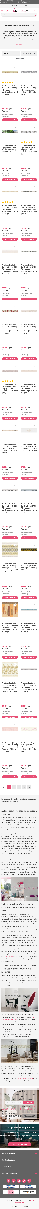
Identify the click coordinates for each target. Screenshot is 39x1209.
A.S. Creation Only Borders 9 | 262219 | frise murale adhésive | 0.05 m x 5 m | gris (29, 508)
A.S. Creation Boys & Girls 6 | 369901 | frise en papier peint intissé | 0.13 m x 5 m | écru (29, 747)
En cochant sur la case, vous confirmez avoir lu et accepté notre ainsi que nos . (20, 1116)
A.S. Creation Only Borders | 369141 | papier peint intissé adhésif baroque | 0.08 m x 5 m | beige (9, 687)
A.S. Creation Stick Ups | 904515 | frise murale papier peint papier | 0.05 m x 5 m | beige (29, 209)
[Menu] (2, 10)
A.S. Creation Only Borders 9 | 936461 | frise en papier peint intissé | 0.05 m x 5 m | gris (29, 90)
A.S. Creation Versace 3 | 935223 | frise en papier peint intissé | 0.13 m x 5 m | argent (29, 447)
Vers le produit (10, 120)
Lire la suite (19, 44)
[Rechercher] (34, 15)
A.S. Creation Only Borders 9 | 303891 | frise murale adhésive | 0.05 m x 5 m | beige (29, 627)
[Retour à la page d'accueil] (21, 10)
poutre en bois (8, 956)
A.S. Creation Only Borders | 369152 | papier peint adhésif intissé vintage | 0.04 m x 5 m (10, 568)
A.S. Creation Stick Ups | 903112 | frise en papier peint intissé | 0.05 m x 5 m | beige (10, 388)
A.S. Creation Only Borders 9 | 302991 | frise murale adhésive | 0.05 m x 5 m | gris (29, 329)
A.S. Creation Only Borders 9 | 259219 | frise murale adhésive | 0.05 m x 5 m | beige (10, 209)
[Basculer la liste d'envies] (15, 67)
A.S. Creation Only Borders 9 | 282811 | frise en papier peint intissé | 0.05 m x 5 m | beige (10, 448)
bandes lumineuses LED (25, 1078)
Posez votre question (19, 1144)
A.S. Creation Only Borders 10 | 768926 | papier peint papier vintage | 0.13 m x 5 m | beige (10, 627)
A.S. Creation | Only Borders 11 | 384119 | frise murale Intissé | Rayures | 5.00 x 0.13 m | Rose (10, 747)
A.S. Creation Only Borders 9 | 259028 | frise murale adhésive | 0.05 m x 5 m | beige (10, 90)
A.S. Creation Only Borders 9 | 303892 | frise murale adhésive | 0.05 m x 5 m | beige (29, 687)
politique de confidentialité (15, 1116)
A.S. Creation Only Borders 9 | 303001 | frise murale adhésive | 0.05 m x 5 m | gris (29, 388)
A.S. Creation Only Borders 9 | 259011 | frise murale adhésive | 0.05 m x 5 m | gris (29, 269)
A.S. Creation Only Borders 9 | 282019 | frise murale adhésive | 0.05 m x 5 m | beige (10, 329)
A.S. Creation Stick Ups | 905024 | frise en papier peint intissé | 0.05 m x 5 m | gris (29, 150)
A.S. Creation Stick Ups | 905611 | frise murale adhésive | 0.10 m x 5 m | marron (9, 150)
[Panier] (38, 8)
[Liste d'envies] (33, 10)
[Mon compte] (8, 10)
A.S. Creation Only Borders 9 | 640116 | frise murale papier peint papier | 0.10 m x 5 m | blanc (10, 269)
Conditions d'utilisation (25, 1109)
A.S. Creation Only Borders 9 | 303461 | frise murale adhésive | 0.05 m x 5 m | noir (10, 508)
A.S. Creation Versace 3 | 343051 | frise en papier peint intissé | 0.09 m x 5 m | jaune (29, 567)
